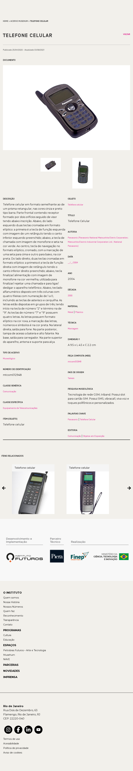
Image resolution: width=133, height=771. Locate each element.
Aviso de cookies (12, 752)
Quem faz (9, 611)
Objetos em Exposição (93, 436)
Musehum (9, 655)
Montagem (73, 328)
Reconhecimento (13, 616)
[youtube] (38, 730)
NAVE (6, 659)
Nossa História (11, 602)
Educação (8, 640)
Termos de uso (11, 738)
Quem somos (11, 598)
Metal (70, 312)
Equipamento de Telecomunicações (20, 408)
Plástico (79, 312)
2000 (70, 295)
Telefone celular (75, 204)
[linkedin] (28, 730)
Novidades (11, 670)
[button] (3, 487)
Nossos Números (13, 607)
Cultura (7, 635)
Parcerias (10, 664)
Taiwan (71, 378)
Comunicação (9, 391)
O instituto (12, 592)
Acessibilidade (11, 743)
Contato (7, 625)
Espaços (9, 645)
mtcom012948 (74, 361)
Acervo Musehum (19, 21)
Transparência (11, 620)
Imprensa (10, 677)
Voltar (126, 34)
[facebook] (18, 730)
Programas (12, 630)
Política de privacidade (16, 748)
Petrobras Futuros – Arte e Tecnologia (24, 650)
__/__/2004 (73, 262)
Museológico (9, 358)
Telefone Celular (88, 419)
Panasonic (73, 419)
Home (5, 21)
